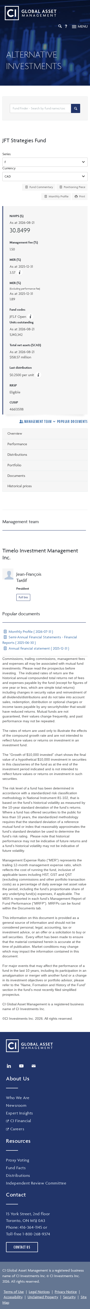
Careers (17, 1128)
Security (69, 1297)
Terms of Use (14, 1291)
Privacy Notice (66, 1291)
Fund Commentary (41, 187)
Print (81, 196)
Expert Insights (19, 1113)
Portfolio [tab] (14, 465)
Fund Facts (16, 1167)
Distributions (18, 1175)
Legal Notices (39, 1291)
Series (6, 154)
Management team (38, 421)
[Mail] (33, 1066)
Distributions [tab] (17, 454)
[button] (19, 272)
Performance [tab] (17, 444)
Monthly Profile (58, 196)
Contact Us (22, 1247)
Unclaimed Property (43, 1297)
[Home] (29, 13)
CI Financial (20, 1120)
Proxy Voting (17, 1160)
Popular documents (72, 421)
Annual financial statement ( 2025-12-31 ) (38, 648)
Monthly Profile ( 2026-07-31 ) (30, 631)
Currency (9, 168)
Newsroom (16, 1105)
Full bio (23, 597)
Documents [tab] (16, 475)
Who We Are (17, 1097)
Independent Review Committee (36, 1183)
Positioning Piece (74, 187)
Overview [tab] (14, 433)
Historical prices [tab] (19, 486)
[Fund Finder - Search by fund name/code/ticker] (75, 108)
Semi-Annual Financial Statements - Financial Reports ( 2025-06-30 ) (39, 640)
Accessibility (13, 1297)
